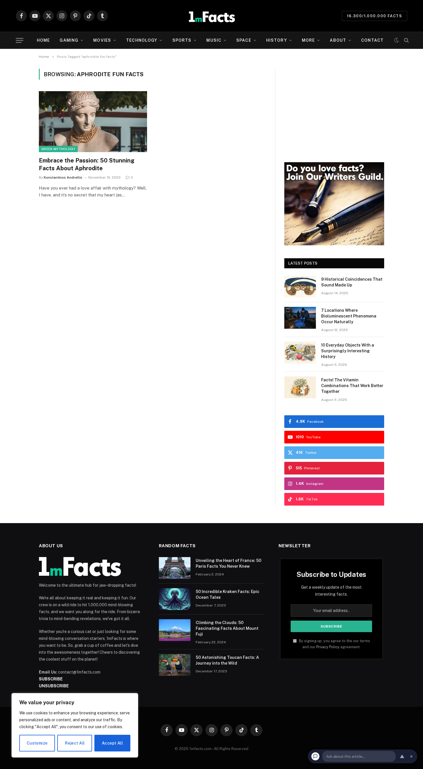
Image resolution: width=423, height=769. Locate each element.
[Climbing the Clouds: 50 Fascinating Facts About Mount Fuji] (174, 630)
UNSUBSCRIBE (54, 686)
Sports (182, 40)
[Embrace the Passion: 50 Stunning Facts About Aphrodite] (93, 121)
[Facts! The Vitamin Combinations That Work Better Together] (300, 387)
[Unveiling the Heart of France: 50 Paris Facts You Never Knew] (174, 568)
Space (243, 40)
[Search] (406, 40)
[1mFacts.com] (211, 16)
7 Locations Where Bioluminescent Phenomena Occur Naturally (348, 316)
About (338, 40)
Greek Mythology (58, 149)
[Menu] (19, 40)
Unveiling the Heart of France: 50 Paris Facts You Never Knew (228, 563)
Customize (37, 743)
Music (213, 40)
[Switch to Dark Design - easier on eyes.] (396, 40)
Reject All (75, 743)
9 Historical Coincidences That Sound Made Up (351, 282)
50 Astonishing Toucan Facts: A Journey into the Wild (227, 660)
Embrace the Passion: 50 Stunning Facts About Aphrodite (86, 164)
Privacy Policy (328, 647)
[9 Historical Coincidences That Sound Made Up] (300, 287)
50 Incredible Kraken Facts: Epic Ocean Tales (227, 594)
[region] (75, 725)
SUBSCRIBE (51, 679)
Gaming (69, 40)
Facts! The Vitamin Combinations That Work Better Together (352, 386)
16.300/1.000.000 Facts (374, 16)
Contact (372, 40)
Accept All (112, 743)
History (276, 40)
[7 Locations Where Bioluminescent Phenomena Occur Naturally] (300, 318)
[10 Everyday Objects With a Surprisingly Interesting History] (300, 353)
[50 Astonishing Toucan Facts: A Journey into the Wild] (174, 665)
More (308, 40)
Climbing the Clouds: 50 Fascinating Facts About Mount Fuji (227, 628)
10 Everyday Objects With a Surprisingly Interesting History (347, 351)
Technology (141, 40)
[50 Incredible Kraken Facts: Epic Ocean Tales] (174, 599)
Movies (102, 40)
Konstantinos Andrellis (63, 177)
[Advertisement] (334, 109)
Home (43, 40)
